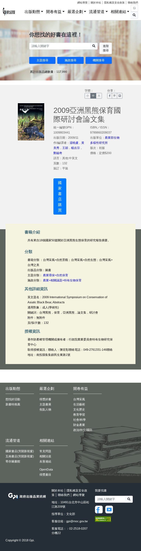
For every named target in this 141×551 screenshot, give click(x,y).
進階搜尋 (106, 48)
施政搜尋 (70, 60)
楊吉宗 (75, 147)
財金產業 (79, 424)
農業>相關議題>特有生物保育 (62, 280)
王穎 (65, 147)
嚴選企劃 (75, 12)
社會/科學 (79, 419)
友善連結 (45, 461)
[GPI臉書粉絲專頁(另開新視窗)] (99, 509)
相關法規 (45, 456)
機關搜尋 (98, 60)
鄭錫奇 (57, 153)
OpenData (46, 469)
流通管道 (96, 12)
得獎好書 (45, 399)
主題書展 (45, 404)
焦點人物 (45, 409)
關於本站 (96, 2)
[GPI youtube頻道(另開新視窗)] (110, 509)
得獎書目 (45, 474)
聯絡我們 (133, 2)
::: (20, 10)
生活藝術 (79, 404)
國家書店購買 (60, 196)
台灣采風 (79, 399)
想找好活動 (13, 399)
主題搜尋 (42, 60)
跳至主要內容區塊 (10, 1)
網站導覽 (82, 2)
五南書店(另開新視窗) (20, 456)
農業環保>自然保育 (55, 275)
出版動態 (32, 12)
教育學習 (79, 414)
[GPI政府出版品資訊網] (9, 11)
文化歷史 (79, 409)
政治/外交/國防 (82, 430)
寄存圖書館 (13, 461)
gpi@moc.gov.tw (77, 521)
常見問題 (45, 451)
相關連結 (118, 12)
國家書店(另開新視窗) (20, 451)
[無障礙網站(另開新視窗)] (103, 518)
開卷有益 (54, 12)
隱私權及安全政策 (114, 2)
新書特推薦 (13, 404)
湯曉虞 (74, 142)
